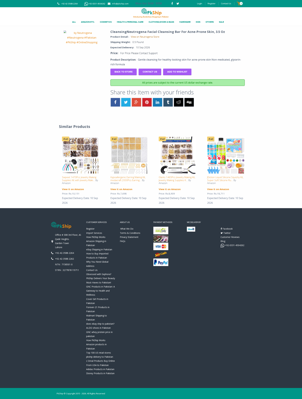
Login (199, 3)
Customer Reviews (230, 237)
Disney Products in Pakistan (100, 373)
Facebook (227, 228)
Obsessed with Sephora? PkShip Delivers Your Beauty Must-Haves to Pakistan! (100, 278)
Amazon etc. (88, 22)
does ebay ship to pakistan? (100, 323)
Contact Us (226, 3)
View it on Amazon (73, 189)
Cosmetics (106, 22)
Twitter (227, 232)
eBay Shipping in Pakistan (99, 249)
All (74, 22)
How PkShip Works (95, 237)
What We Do (126, 228)
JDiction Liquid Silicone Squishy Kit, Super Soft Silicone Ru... (225, 179)
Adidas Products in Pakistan (100, 369)
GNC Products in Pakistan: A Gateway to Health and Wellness (100, 290)
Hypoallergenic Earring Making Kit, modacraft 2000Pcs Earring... (127, 179)
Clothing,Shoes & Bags (161, 22)
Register (211, 3)
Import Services (94, 232)
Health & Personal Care (130, 22)
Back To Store (124, 71)
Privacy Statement (129, 237)
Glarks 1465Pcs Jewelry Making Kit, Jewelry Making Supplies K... (177, 179)
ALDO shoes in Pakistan (98, 327)
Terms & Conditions (130, 232)
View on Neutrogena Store (145, 36)
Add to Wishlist (177, 71)
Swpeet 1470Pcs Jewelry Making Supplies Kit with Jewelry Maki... (79, 179)
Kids (198, 22)
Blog (223, 241)
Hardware (185, 22)
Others (210, 22)
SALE (221, 22)
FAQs (122, 241)
